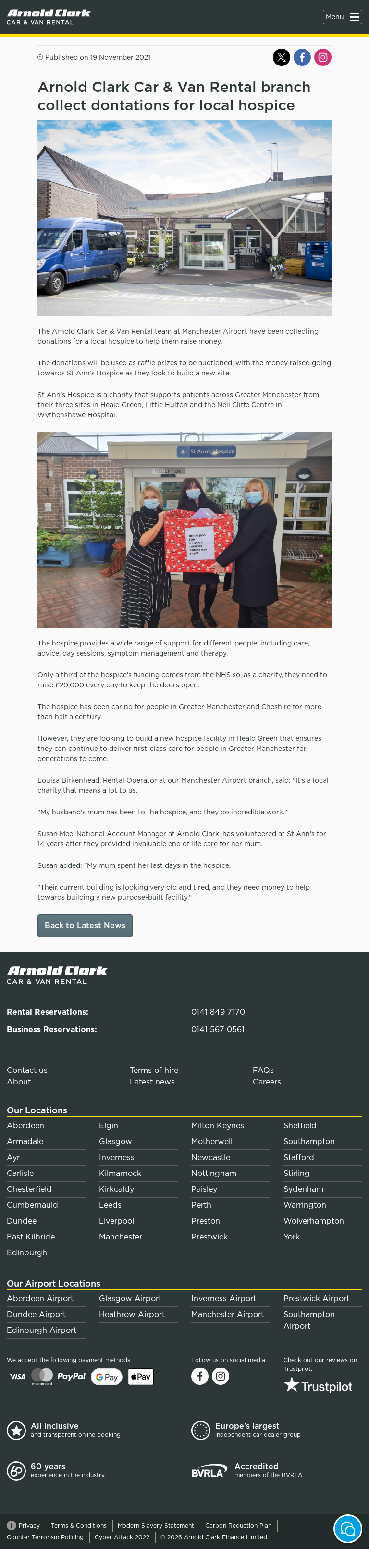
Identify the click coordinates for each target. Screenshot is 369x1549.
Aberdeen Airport (40, 1298)
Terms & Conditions (79, 1525)
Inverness (117, 1157)
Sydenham (303, 1189)
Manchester (120, 1236)
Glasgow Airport (130, 1298)
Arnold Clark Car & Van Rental (49, 16)
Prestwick (209, 1236)
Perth (201, 1205)
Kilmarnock (120, 1173)
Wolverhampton (313, 1221)
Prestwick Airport (316, 1298)
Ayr (13, 1157)
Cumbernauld (32, 1205)
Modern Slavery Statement (156, 1525)
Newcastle (210, 1157)
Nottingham (213, 1173)
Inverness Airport (223, 1298)
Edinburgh (27, 1252)
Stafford (298, 1157)
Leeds (110, 1205)
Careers (267, 1081)
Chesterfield (29, 1189)
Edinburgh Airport (41, 1330)
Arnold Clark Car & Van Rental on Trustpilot (322, 1384)
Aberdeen (25, 1125)
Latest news (152, 1081)
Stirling (296, 1173)
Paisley (204, 1189)
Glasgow (115, 1141)
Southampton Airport (309, 1320)
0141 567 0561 (218, 1029)
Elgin (108, 1125)
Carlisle (20, 1173)
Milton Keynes (217, 1125)
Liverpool (116, 1221)
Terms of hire (154, 1070)
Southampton (309, 1141)
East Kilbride (31, 1236)
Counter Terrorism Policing (45, 1537)
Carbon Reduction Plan (238, 1525)
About (19, 1081)
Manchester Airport (227, 1314)
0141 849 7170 (218, 1012)
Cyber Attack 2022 (122, 1537)
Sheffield (300, 1125)
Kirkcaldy (116, 1189)
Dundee (22, 1221)
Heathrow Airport (132, 1314)
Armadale (25, 1141)
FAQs (263, 1070)
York (291, 1236)
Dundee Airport (36, 1314)
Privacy (29, 1525)
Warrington (304, 1205)
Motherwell (212, 1141)
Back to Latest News (85, 925)
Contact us (27, 1070)
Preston (205, 1221)
